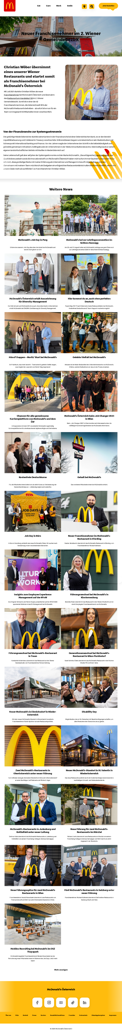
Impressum (112, 1015)
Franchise (72, 1015)
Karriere (43, 1015)
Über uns (8, 1015)
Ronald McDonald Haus (57, 1015)
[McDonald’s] (9, 6)
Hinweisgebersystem (98, 1015)
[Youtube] (61, 1002)
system (101, 155)
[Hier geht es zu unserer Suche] (91, 6)
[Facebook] (37, 1002)
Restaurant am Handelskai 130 (20, 98)
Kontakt (25, 1015)
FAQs (17, 1015)
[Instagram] (49, 1002)
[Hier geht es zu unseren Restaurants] (84, 6)
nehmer (11, 95)
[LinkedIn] (84, 1002)
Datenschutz (83, 1015)
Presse (34, 1015)
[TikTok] (73, 1002)
